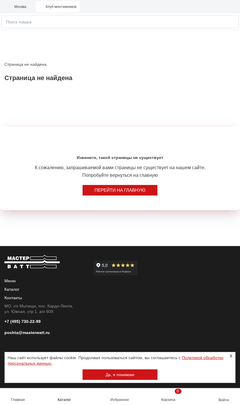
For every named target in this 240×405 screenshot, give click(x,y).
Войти (224, 400)
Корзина (170, 395)
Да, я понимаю (120, 374)
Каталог (64, 400)
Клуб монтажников (61, 7)
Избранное (119, 400)
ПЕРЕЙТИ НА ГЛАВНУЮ (120, 190)
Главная (18, 400)
